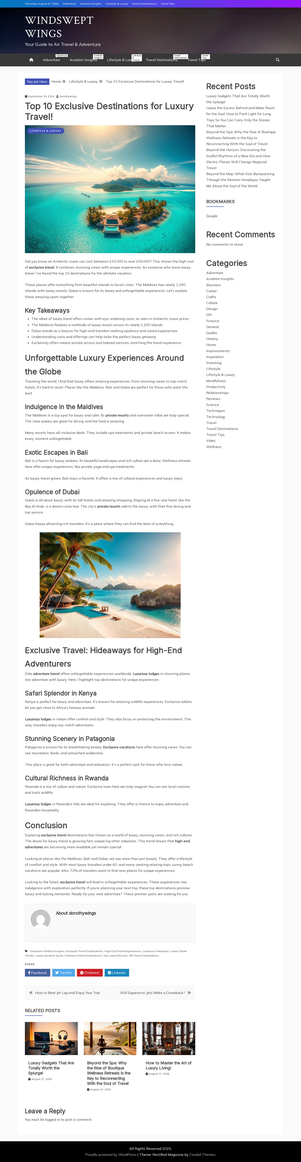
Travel (211, 422)
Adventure (69, 3)
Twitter (65, 972)
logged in (52, 1119)
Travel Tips (168, 3)
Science (212, 404)
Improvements (218, 351)
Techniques (215, 410)
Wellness (213, 447)
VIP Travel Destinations (144, 955)
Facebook (38, 972)
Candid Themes (202, 1154)
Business (213, 285)
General (212, 327)
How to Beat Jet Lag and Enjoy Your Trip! (67, 992)
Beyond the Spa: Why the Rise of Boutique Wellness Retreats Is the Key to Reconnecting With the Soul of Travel (108, 1073)
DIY (209, 314)
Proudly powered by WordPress (111, 1154)
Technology (215, 417)
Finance (212, 321)
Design (212, 308)
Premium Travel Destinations (83, 955)
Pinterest (91, 972)
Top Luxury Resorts (115, 955)
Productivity (216, 387)
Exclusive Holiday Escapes (47, 951)
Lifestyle (213, 368)
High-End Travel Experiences (122, 951)
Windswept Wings (59, 27)
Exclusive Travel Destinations (84, 951)
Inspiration (215, 357)
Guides (211, 333)
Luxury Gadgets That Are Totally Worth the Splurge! (51, 1068)
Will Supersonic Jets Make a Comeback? (152, 992)
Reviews (213, 398)
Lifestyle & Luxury (117, 3)
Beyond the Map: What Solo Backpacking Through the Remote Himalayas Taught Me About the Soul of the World (240, 180)
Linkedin (118, 972)
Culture (211, 303)
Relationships (217, 392)
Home (211, 344)
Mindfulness (216, 381)
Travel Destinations (144, 3)
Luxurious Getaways (156, 951)
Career (211, 291)
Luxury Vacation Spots (49, 955)
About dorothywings (76, 913)
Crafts (211, 297)
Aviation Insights (91, 3)
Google (211, 216)
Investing (213, 363)
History (212, 338)
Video (211, 440)
